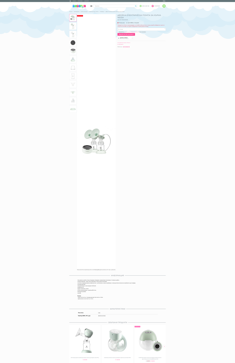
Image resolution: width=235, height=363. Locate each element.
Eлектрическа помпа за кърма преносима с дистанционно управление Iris (150, 358)
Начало (70, 11)
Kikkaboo (102, 11)
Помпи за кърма (84, 11)
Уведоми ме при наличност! (126, 34)
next (164, 346)
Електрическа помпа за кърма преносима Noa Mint (117, 357)
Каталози (80, 0)
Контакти (86, 0)
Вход (164, 0)
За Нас (74, 0)
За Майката (76, 11)
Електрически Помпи (94, 11)
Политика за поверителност (131, 31)
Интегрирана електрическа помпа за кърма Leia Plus (85, 357)
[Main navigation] (91, 6)
